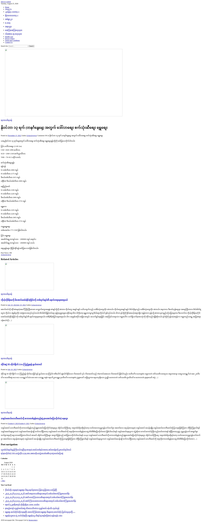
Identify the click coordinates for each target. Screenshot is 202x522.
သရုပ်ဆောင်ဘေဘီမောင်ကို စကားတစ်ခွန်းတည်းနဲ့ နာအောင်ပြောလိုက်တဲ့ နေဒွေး (34, 418)
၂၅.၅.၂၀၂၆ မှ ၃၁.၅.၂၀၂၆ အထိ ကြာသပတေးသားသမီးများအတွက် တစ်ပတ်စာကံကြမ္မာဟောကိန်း (40, 501)
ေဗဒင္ (7, 23)
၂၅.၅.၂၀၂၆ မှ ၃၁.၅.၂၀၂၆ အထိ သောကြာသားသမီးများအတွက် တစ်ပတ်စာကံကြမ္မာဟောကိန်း (39, 497)
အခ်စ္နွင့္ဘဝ (9, 19)
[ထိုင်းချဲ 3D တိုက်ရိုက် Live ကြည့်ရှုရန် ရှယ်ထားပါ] (101, 339)
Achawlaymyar (32, 135)
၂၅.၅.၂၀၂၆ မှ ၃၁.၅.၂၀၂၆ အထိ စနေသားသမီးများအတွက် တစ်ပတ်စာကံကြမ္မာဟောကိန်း (37, 493)
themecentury (33, 520)
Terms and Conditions (12, 40)
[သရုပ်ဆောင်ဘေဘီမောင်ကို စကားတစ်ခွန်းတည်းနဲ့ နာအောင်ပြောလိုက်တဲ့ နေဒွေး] (101, 395)
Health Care (9, 37)
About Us (8, 9)
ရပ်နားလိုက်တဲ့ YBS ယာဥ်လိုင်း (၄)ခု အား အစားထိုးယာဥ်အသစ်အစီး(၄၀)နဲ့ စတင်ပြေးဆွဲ (32, 453)
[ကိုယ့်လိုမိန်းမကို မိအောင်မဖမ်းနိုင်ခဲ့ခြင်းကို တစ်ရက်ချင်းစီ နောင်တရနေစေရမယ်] (101, 277)
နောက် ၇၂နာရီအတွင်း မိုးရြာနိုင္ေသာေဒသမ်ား (22, 504)
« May (3, 481)
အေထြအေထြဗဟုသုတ (13, 30)
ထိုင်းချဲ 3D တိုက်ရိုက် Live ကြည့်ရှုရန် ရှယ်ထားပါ (21, 364)
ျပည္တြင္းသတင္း (12, 12)
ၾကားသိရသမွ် (6, 120)
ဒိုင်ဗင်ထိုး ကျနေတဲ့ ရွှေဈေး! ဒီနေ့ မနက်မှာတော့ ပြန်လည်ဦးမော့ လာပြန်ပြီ (31, 490)
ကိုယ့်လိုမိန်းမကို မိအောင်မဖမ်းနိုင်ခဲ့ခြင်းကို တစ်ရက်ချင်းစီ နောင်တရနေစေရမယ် (34, 300)
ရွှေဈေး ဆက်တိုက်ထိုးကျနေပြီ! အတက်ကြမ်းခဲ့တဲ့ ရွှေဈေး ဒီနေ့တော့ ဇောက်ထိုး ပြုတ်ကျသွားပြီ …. (40, 512)
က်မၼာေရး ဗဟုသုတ (13, 34)
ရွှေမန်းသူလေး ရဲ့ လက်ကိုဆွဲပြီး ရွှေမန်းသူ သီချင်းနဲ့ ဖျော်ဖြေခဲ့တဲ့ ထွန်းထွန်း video (33, 515)
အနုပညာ (8, 26)
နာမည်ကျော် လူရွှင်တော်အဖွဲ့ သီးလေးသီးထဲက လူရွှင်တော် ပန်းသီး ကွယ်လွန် (32, 508)
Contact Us (9, 42)
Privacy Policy (10, 38)
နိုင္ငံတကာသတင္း (11, 15)
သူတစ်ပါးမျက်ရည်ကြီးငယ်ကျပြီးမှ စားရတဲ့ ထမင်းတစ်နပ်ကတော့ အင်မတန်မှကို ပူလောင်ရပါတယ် (36, 450)
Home (7, 7)
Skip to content (6, 2)
